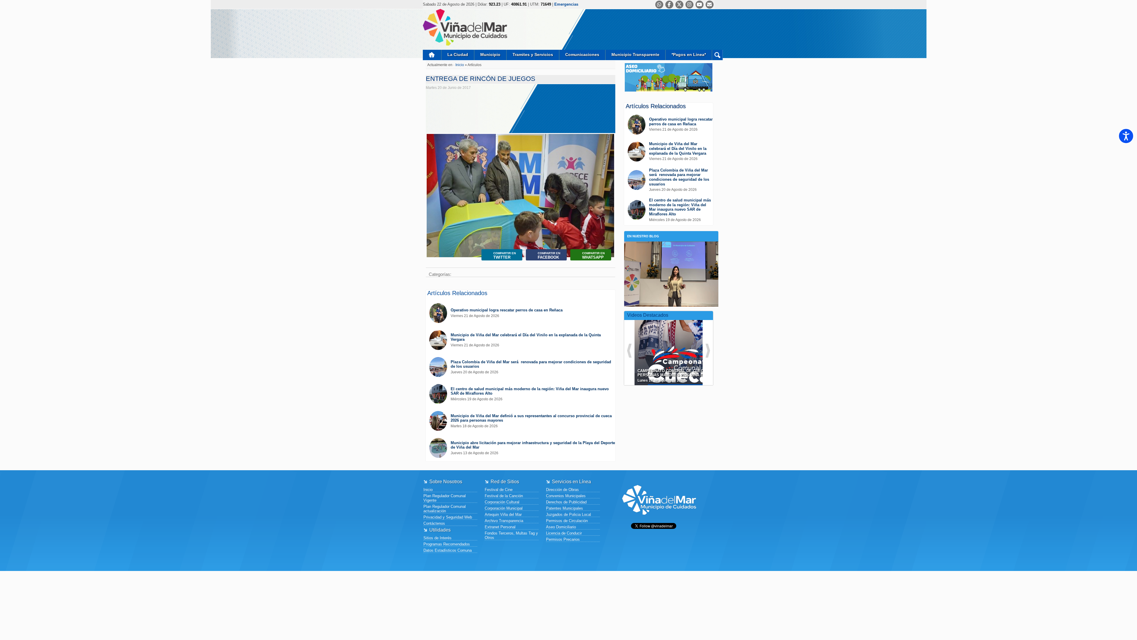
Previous (432, 190)
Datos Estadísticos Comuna (447, 550)
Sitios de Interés (437, 538)
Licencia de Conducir (564, 533)
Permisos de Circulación (567, 521)
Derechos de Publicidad (566, 502)
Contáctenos (434, 523)
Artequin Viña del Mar (503, 514)
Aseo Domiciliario (561, 527)
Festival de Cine (499, 489)
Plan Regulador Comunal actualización (444, 508)
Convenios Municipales (566, 496)
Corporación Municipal (504, 508)
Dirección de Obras (562, 489)
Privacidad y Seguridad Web (447, 517)
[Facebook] (669, 5)
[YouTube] (700, 5)
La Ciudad (457, 54)
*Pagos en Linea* (689, 54)
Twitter (504, 256)
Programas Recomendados (446, 544)
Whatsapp (593, 256)
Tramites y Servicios (533, 54)
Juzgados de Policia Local (568, 514)
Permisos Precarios (563, 539)
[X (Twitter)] (679, 5)
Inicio (432, 55)
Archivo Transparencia (504, 521)
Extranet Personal (500, 527)
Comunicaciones (582, 54)
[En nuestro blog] (671, 250)
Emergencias (566, 4)
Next (608, 190)
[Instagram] (689, 5)
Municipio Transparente (635, 54)
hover (679, 348)
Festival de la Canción (504, 496)
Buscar (717, 55)
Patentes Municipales (564, 508)
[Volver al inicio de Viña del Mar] (659, 519)
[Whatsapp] (659, 5)
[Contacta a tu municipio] (710, 5)
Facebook (549, 256)
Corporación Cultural (502, 502)
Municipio (490, 54)
